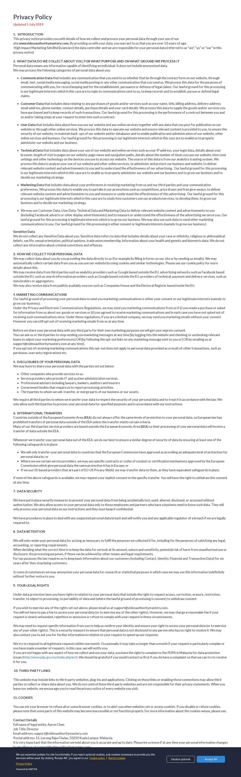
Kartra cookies (116, 758)
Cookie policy (97, 758)
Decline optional (180, 759)
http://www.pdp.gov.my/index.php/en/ (49, 657)
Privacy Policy (24, 763)
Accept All (211, 759)
